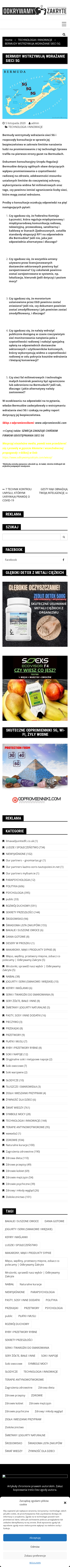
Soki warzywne (15, 1072)
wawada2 (11, 1133)
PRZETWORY (13, 1035)
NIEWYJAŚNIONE (16, 854)
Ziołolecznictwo (15, 1197)
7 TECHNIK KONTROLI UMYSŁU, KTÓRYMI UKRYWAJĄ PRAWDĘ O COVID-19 (17, 494)
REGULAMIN (35, 1562)
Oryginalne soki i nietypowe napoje (27, 1059)
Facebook (11, 560)
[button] (65, 1502)
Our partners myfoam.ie (20, 873)
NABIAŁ (10, 976)
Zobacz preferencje (35, 1555)
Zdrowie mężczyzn (17, 1177)
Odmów (35, 1546)
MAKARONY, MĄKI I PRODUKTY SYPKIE (29, 949)
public (9, 899)
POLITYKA (12, 886)
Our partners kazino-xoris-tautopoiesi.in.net (33, 867)
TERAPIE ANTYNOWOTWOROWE (25, 1127)
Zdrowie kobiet (15, 1171)
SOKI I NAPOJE (14, 1054)
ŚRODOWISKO (14, 919)
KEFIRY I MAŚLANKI (17, 988)
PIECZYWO (12, 1022)
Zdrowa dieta (14, 1158)
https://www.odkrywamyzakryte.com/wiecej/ (27, 457)
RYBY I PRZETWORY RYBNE (22, 1048)
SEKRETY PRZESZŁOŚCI (19, 912)
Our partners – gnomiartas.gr (24, 860)
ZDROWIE (11, 1140)
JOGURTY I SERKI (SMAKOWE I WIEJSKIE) (29, 981)
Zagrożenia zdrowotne (19, 1151)
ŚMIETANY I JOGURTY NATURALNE (26, 1007)
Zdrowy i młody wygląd (20, 1190)
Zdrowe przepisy (16, 1164)
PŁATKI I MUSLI (14, 1041)
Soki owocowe (14, 1066)
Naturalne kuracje (17, 1145)
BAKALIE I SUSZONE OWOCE (23, 930)
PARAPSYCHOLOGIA (18, 880)
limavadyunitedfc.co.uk (20, 841)
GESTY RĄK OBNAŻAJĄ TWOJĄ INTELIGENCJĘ (53, 491)
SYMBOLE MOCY (15, 1114)
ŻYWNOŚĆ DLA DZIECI (19, 1099)
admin (35, 123)
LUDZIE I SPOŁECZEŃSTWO (22, 847)
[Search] (64, 537)
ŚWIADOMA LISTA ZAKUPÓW (23, 925)
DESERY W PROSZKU (18, 943)
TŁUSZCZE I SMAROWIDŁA (21, 1086)
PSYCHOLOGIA (14, 893)
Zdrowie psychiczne (18, 1184)
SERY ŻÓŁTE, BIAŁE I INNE (21, 1001)
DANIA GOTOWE (16, 936)
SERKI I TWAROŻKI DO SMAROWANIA (28, 994)
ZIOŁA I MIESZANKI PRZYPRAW (24, 1093)
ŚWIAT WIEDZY (14, 1107)
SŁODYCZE (12, 1080)
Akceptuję (35, 1537)
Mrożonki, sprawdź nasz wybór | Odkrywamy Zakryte (32, 1274)
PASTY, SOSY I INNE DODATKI (23, 1015)
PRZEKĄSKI (12, 1028)
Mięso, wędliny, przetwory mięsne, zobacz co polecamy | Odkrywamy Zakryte (31, 958)
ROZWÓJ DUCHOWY (18, 906)
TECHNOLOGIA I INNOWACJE (25, 127)
